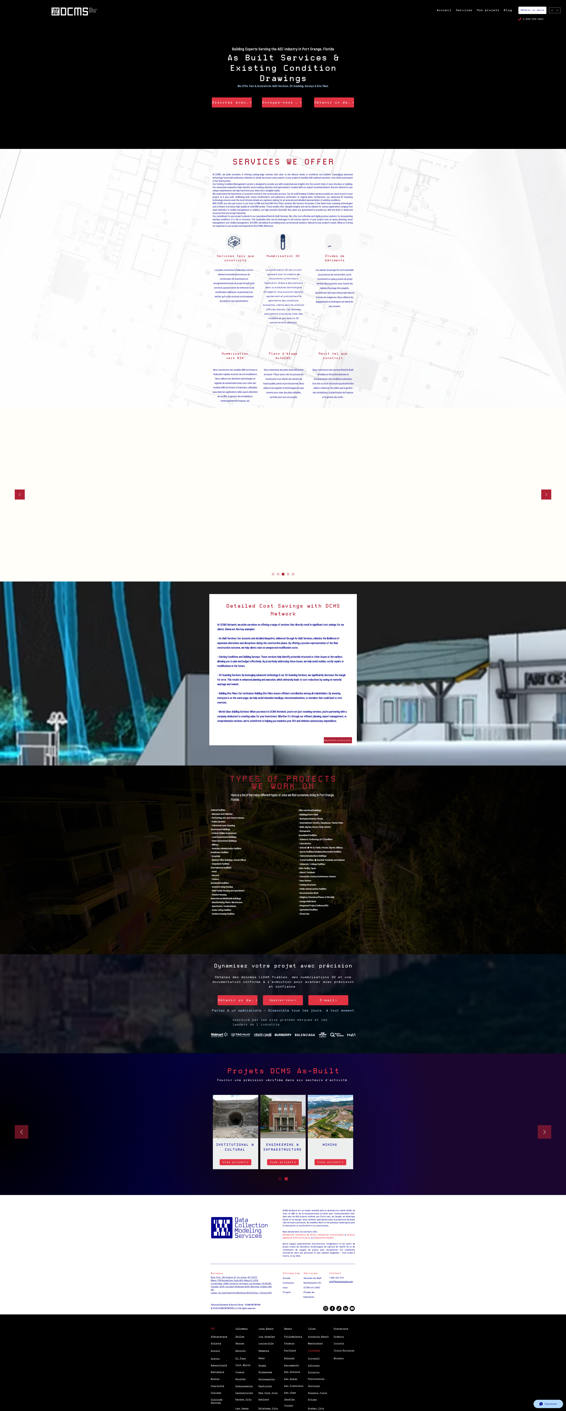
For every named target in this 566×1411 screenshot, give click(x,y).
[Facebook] (332, 1308)
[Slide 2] (278, 574)
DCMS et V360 (311, 1287)
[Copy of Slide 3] (288, 574)
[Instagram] (325, 1308)
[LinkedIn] (345, 1308)
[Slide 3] (283, 574)
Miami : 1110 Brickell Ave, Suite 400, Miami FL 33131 (234, 1280)
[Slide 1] (273, 574)
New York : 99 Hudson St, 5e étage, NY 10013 (234, 1277)
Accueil (286, 1278)
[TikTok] (339, 1308)
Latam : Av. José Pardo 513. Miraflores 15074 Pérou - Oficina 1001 (241, 1293)
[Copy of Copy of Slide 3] (293, 574)
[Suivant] (546, 495)
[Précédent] (20, 495)
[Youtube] (352, 1308)
